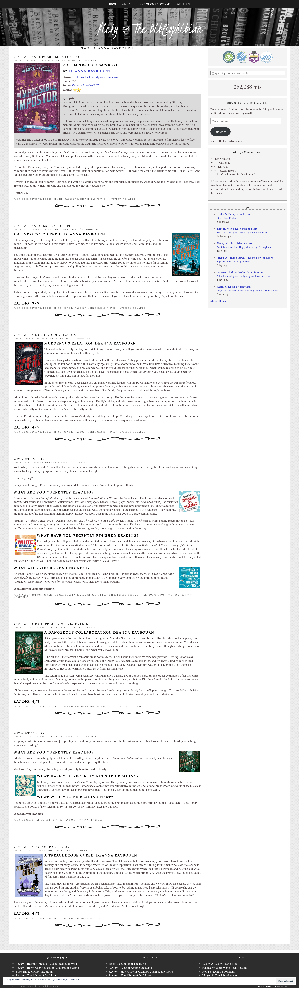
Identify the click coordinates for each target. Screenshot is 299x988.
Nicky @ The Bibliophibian (149, 28)
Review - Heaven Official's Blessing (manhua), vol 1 (46, 964)
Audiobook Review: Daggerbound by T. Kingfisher (244, 247)
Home (113, 4)
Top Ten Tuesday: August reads (234, 261)
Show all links (218, 301)
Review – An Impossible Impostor (46, 57)
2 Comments (81, 338)
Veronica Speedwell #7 (85, 85)
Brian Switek (41, 820)
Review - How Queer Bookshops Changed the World (47, 967)
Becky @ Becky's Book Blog (234, 214)
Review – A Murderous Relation (45, 335)
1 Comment (80, 462)
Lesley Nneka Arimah (132, 595)
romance (129, 199)
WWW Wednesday (30, 459)
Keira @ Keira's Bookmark (234, 286)
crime (57, 308)
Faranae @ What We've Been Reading (240, 272)
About (127, 4)
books (47, 199)
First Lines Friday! (227, 218)
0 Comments (87, 60)
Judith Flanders (103, 595)
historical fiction (94, 199)
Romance (112, 77)
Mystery (100, 77)
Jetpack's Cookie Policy (72, 979)
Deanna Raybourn (89, 71)
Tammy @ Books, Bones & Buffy (237, 228)
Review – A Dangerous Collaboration (51, 624)
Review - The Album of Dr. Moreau (37, 975)
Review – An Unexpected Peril (43, 226)
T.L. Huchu (175, 595)
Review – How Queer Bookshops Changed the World (141, 971)
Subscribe (220, 132)
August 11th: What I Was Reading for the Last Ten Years (247, 290)
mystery (115, 199)
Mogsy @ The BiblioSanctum (235, 243)
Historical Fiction (83, 77)
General (63, 462)
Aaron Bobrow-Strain (37, 595)
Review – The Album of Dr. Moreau (130, 975)
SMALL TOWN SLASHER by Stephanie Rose (242, 232)
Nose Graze (281, 986)
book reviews (31, 199)
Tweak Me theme (262, 986)
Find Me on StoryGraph (155, 4)
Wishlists (183, 4)
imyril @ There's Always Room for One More (245, 257)
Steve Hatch (158, 595)
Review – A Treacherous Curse (44, 847)
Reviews (70, 60)
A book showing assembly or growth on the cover (244, 276)
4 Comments (87, 627)
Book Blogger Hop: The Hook (34, 971)
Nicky (55, 60)
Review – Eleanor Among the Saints (130, 967)
